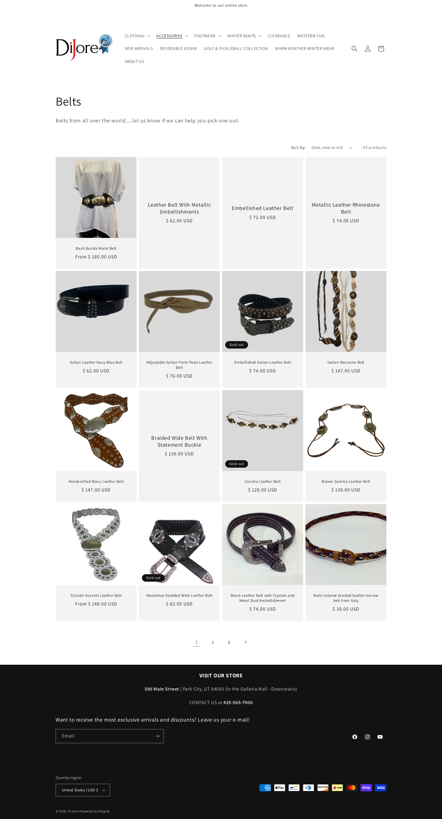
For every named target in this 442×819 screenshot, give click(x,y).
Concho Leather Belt (263, 481)
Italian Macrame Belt (345, 362)
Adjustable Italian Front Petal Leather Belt (179, 365)
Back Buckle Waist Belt (96, 248)
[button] (137, 35)
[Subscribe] (157, 736)
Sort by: (298, 147)
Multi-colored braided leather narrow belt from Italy (346, 598)
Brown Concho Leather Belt (346, 481)
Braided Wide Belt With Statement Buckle (179, 441)
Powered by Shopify (94, 811)
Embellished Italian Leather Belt (262, 362)
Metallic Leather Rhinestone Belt (346, 208)
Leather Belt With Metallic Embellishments (179, 208)
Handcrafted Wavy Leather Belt (96, 481)
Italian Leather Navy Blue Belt (96, 362)
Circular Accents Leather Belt (96, 595)
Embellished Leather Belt (262, 208)
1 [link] (196, 642)
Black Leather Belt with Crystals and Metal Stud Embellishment (263, 598)
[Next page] (245, 642)
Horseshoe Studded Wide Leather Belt (179, 595)
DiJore (73, 811)
